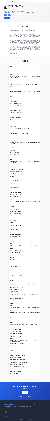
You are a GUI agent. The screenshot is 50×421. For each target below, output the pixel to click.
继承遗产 (5, 412)
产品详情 (35, 1)
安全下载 (44, 1)
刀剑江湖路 (5, 416)
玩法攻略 (39, 1)
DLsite (5, 415)
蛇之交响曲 (5, 411)
